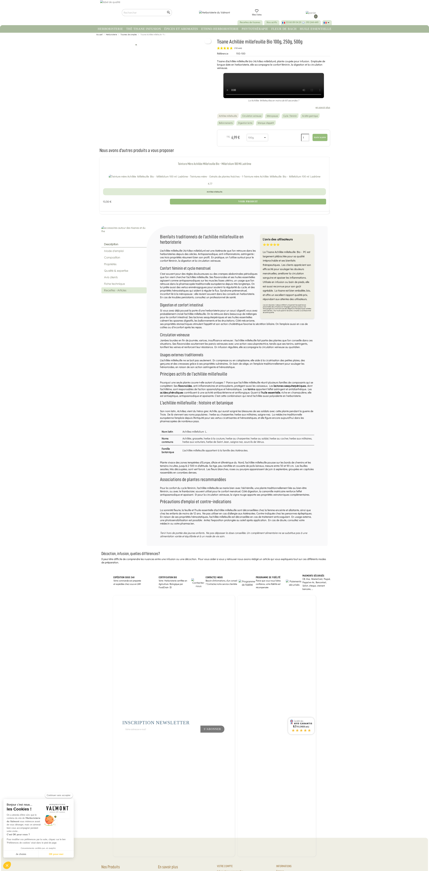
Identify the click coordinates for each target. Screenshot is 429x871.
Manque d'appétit (266, 123)
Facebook (178, 738)
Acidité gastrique (310, 116)
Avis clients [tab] (111, 277)
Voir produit (248, 201)
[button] (7, 865)
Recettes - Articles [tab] (115, 290)
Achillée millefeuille (228, 116)
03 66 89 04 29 (293, 22)
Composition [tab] (112, 257)
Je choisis (21, 854)
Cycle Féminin (290, 116)
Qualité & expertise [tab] (116, 270)
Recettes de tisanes (250, 22)
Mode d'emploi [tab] (114, 251)
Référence (222, 53)
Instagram (190, 738)
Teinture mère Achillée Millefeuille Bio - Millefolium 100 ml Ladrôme (214, 163)
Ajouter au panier (320, 137)
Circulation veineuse (251, 116)
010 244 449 (312, 22)
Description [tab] (111, 244)
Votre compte (225, 866)
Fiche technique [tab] (114, 283)
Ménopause (272, 116)
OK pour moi (56, 854)
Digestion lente (245, 123)
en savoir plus (323, 107)
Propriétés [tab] (110, 264)
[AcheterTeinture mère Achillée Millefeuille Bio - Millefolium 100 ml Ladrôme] (214, 176)
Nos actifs (272, 22)
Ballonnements (226, 123)
